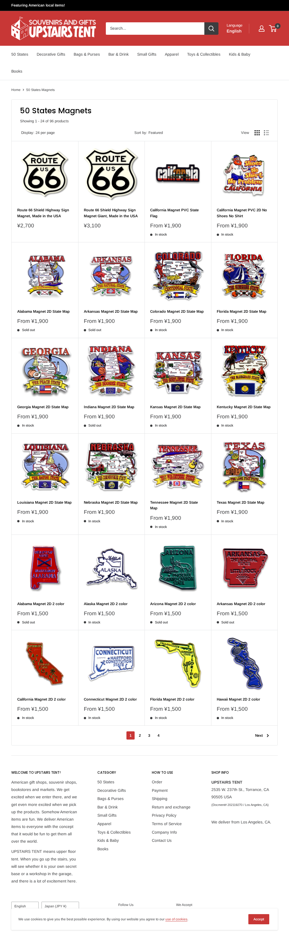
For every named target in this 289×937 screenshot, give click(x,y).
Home (16, 90)
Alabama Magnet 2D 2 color (40, 604)
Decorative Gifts (51, 54)
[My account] (261, 28)
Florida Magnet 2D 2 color (172, 699)
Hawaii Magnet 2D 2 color (238, 699)
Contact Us (162, 840)
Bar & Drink (118, 54)
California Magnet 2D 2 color (41, 699)
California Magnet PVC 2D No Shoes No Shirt (242, 213)
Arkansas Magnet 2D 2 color (241, 604)
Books (16, 71)
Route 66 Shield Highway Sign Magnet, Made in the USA (43, 213)
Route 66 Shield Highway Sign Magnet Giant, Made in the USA (111, 213)
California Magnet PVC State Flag (174, 213)
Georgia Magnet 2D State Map (43, 407)
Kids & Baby (239, 54)
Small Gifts (146, 54)
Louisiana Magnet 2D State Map (44, 502)
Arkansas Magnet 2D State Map (111, 311)
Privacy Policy (164, 815)
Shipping (159, 798)
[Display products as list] (266, 132)
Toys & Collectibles (203, 54)
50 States (19, 54)
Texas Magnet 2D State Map (240, 502)
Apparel (172, 54)
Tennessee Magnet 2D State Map (174, 505)
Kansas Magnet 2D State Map (175, 407)
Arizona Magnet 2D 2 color (173, 604)
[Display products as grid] (257, 132)
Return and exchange (171, 807)
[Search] (211, 28)
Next (259, 735)
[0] (273, 28)
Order (157, 782)
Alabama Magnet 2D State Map (43, 311)
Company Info (164, 832)
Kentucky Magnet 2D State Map (244, 407)
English (20, 906)
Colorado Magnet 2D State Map (177, 311)
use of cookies (176, 919)
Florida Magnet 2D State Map (241, 311)
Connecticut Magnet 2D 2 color (110, 699)
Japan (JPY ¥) (55, 906)
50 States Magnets (40, 90)
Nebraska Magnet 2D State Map (111, 502)
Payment (160, 790)
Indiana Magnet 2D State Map (109, 407)
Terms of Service (167, 823)
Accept (258, 919)
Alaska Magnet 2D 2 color (106, 604)
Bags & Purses (87, 54)
